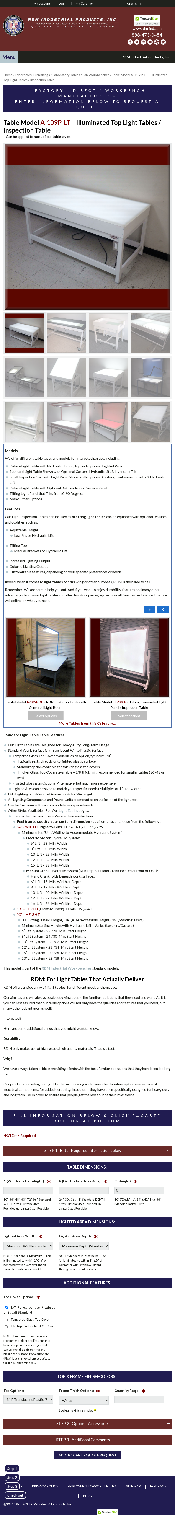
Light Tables (68, 810)
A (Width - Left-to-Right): (27, 1182)
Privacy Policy (45, 1486)
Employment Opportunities (92, 1486)
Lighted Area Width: (22, 1237)
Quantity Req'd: (130, 1391)
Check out (15, 1495)
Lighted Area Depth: (78, 1237)
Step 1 (12, 1468)
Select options (143, 716)
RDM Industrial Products (13, 25)
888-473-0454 (147, 35)
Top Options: (13, 1391)
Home (7, 75)
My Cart (81, 3)
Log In (63, 3)
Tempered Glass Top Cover (30, 1319)
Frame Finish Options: (79, 1391)
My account (42, 3)
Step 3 (12, 1486)
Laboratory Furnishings (32, 75)
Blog (87, 1496)
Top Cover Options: (22, 1298)
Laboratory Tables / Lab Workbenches (80, 75)
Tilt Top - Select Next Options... (33, 1326)
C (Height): (126, 1182)
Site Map (133, 1486)
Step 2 (12, 1477)
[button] (9, 57)
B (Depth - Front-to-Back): (83, 1182)
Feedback (158, 1486)
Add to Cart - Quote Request (87, 1455)
